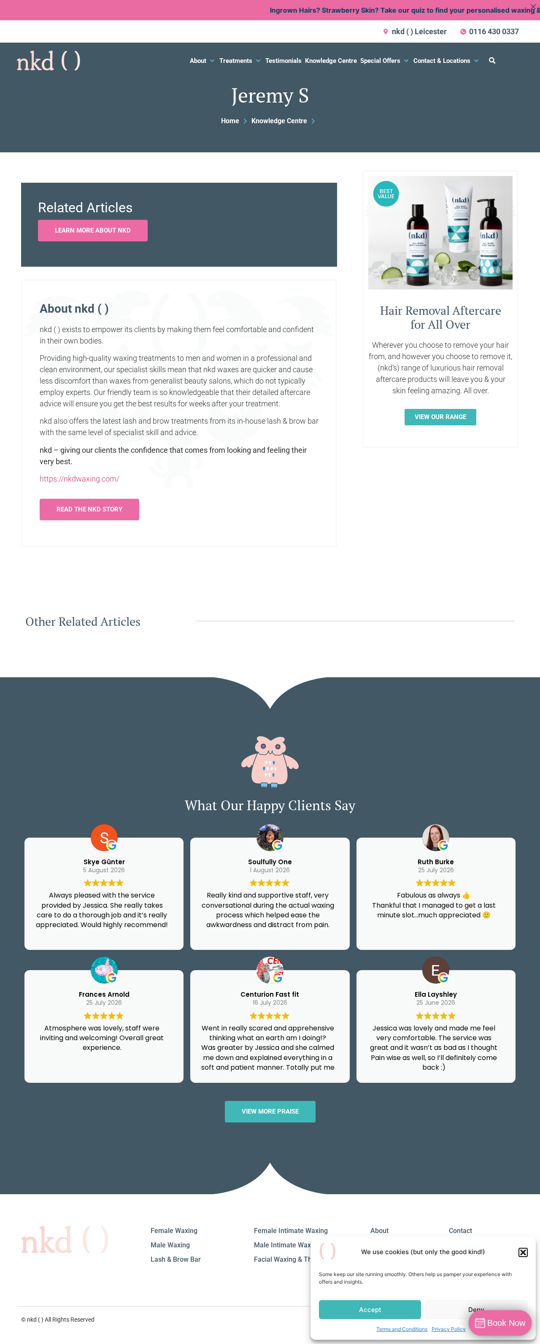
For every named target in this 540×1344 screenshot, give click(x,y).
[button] (523, 1252)
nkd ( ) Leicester (419, 31)
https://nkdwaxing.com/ (79, 478)
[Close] (533, 7)
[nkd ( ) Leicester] (386, 32)
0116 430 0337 (494, 31)
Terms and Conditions (401, 1329)
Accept (370, 1310)
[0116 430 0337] (463, 32)
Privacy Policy (449, 1329)
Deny (476, 1310)
